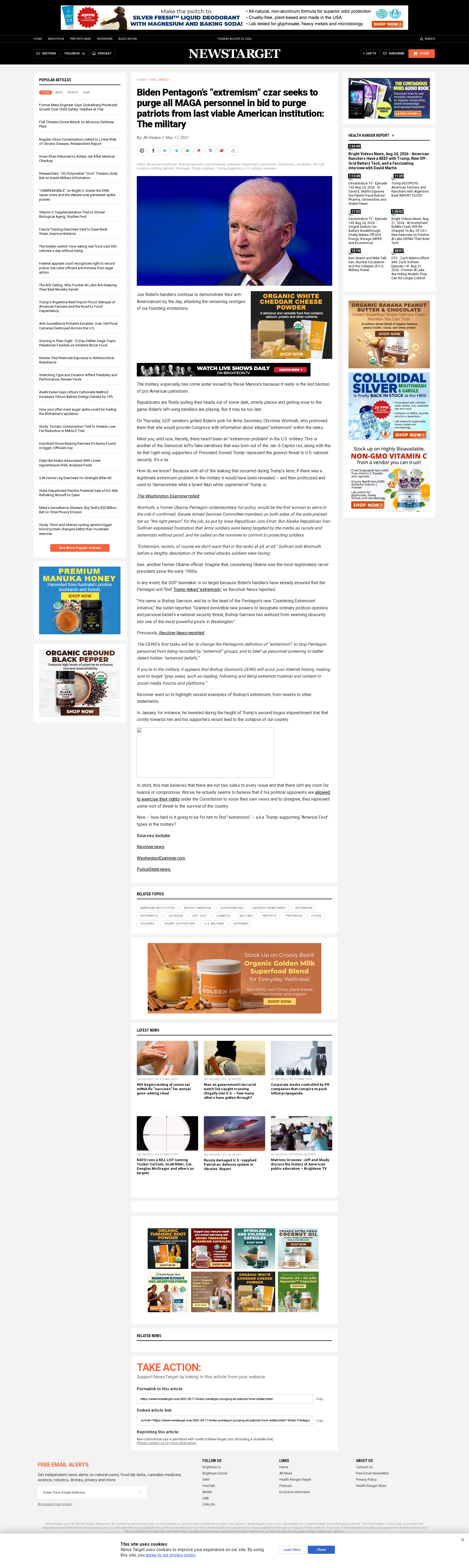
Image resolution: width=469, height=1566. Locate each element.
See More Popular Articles (80, 548)
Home (38, 38)
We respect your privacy (55, 1504)
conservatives (215, 164)
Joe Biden (303, 164)
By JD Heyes (149, 137)
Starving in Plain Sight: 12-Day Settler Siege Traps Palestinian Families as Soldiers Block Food (77, 343)
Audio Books (127, 38)
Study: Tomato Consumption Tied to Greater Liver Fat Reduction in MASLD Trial (77, 428)
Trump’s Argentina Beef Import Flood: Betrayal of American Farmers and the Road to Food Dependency (77, 306)
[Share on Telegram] (176, 150)
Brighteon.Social (214, 1473)
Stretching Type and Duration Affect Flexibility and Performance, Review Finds (78, 377)
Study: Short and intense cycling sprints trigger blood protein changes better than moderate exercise (75, 529)
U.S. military (253, 168)
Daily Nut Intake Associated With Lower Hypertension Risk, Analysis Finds (70, 463)
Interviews (104, 38)
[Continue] (140, 1492)
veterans (270, 168)
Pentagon (183, 168)
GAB (205, 1498)
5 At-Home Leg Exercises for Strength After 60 (75, 478)
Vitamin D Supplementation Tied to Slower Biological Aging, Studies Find (72, 214)
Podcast (285, 1486)
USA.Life (208, 1504)
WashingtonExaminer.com (161, 858)
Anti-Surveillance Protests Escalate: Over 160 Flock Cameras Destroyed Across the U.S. (78, 325)
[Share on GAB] (188, 150)
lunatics (143, 168)
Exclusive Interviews (294, 1492)
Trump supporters (229, 168)
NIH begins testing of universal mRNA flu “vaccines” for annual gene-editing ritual (164, 1089)
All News (285, 1473)
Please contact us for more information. (167, 1443)
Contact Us (364, 1467)
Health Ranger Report (368, 135)
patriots (169, 168)
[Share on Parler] (199, 150)
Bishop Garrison (191, 164)
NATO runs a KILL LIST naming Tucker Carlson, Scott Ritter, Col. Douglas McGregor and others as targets (165, 1166)
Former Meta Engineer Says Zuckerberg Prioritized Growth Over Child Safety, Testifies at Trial (78, 107)
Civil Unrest (159, 80)
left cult (318, 164)
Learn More (292, 1550)
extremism (268, 164)
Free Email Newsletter (372, 1473)
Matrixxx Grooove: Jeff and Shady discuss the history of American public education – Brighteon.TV (300, 1164)
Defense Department (243, 164)
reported (181, 632)
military (156, 168)
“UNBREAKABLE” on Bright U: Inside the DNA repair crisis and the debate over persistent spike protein (77, 195)
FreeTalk (208, 1486)
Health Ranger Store (371, 1486)
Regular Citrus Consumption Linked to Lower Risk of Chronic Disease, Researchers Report (77, 141)
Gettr (206, 1479)
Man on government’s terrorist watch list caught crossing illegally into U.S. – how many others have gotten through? (230, 1091)
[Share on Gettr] (222, 150)
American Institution (162, 164)
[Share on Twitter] (165, 150)
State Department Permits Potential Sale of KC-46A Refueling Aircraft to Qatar (78, 493)
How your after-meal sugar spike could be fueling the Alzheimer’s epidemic (77, 411)
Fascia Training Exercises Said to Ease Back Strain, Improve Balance (73, 231)
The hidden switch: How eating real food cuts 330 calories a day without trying (77, 248)
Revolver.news (150, 846)
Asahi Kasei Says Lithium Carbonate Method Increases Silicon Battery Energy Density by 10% (76, 394)
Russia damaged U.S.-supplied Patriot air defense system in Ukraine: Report (230, 1164)
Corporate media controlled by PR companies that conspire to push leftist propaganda (300, 1089)
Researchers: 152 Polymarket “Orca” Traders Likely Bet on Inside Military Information (78, 175)
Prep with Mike (80, 38)
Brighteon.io (211, 1467)
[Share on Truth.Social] (211, 150)
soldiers (208, 168)
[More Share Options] (233, 150)
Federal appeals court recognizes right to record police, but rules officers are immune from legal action (77, 267)
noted (168, 496)
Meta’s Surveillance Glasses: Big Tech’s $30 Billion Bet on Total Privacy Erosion (77, 510)
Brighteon (56, 38)
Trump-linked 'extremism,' (197, 589)
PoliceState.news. (154, 869)
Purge (196, 168)
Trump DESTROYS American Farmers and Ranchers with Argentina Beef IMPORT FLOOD (410, 190)
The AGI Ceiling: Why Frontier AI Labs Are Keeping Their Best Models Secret (78, 287)
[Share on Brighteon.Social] (142, 150)
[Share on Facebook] (154, 150)
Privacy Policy (366, 1479)
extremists (286, 164)
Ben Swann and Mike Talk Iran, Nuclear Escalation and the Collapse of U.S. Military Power (367, 264)
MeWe (207, 1492)
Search (430, 38)
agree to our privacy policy (170, 1555)
